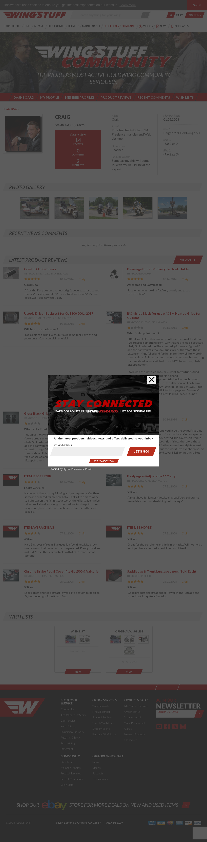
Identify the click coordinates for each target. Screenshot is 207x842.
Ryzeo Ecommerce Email (77, 469)
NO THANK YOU (104, 461)
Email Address (62, 445)
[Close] (151, 380)
